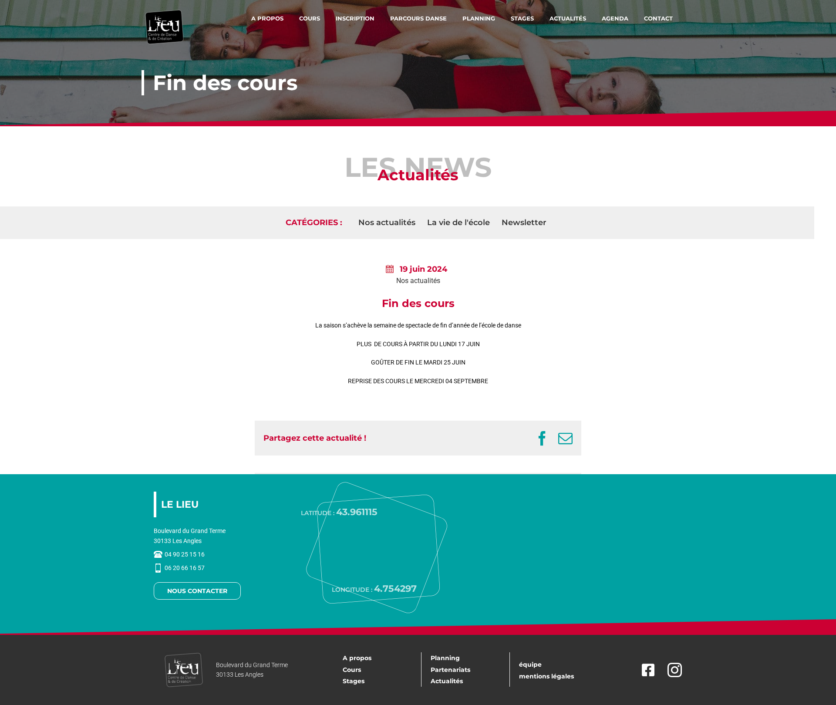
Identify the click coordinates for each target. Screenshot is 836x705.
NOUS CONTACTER (197, 591)
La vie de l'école (458, 222)
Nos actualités (418, 281)
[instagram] (674, 670)
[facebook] (646, 670)
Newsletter (524, 222)
